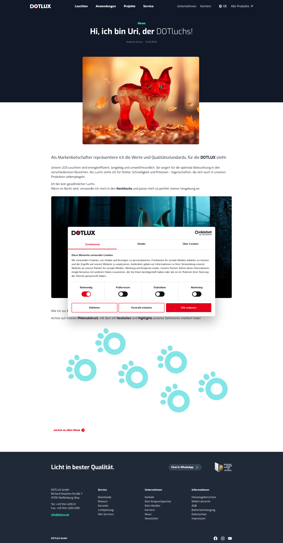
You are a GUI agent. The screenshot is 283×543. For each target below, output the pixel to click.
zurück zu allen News (67, 430)
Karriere (205, 6)
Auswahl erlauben (141, 307)
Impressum (198, 518)
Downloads (104, 497)
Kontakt (149, 497)
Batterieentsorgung (203, 510)
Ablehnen (94, 307)
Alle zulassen (188, 307)
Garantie (103, 505)
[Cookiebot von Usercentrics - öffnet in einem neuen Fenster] (197, 233)
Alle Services (106, 514)
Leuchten (81, 6)
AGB (194, 505)
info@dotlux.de (60, 514)
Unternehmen (186, 6)
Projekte (129, 6)
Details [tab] (142, 243)
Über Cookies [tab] (190, 243)
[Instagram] (223, 538)
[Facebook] (215, 538)
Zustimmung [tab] (92, 244)
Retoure (103, 501)
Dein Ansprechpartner (158, 501)
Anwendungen (106, 6)
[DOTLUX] (40, 6)
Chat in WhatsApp (182, 467)
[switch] (123, 294)
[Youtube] (230, 538)
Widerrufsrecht (201, 501)
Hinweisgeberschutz (204, 497)
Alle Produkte (240, 6)
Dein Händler (152, 505)
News (148, 514)
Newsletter (151, 518)
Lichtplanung (105, 510)
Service (148, 6)
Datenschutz (199, 514)
